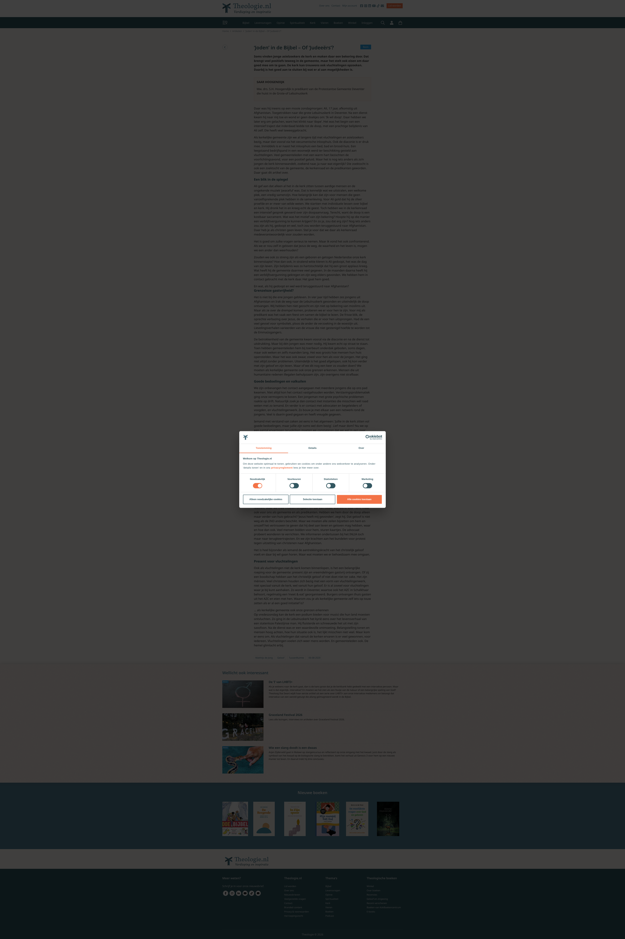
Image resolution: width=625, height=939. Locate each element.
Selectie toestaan (312, 499)
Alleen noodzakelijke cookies (265, 499)
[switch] (294, 485)
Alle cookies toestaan (359, 499)
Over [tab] (361, 448)
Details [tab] (312, 448)
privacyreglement (282, 467)
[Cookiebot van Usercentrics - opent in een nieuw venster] (368, 437)
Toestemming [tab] (264, 448)
